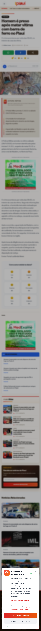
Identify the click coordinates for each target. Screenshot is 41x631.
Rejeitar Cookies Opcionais (20, 621)
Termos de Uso (24, 609)
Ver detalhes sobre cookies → (20, 600)
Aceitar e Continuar (22, 615)
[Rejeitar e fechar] (35, 572)
